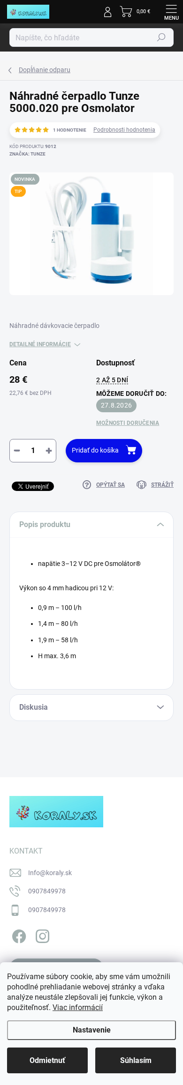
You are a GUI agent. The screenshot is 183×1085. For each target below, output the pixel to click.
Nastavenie (92, 1030)
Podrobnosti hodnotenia (124, 129)
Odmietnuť (47, 1060)
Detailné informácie (40, 344)
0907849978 (47, 891)
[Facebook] (17, 934)
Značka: (27, 153)
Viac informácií (78, 1007)
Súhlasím (136, 1060)
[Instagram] (41, 934)
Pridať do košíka (95, 450)
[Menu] (171, 11)
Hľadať (161, 37)
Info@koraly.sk (50, 873)
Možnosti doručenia (127, 423)
